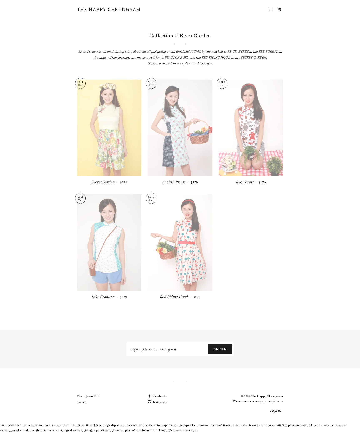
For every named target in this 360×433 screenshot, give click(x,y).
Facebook (159, 396)
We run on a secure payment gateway (258, 401)
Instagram (159, 402)
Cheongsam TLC (88, 396)
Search (81, 402)
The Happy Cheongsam (109, 9)
